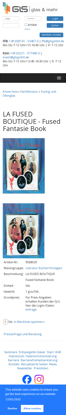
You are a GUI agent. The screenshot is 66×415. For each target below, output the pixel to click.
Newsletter (24, 368)
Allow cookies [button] (32, 408)
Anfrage (31, 309)
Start (50, 352)
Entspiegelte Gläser (32, 352)
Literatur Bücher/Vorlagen (43, 268)
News (53, 364)
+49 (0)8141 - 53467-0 (23, 41)
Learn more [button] (13, 399)
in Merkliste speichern (29, 322)
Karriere (13, 360)
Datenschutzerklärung (41, 356)
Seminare (10, 352)
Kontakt (13, 364)
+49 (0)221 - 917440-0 (25, 53)
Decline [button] (12, 408)
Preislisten (41, 368)
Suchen (55, 25)
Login (55, 18)
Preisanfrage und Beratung (23, 334)
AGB (58, 352)
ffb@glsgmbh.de (53, 41)
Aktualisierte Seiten (34, 364)
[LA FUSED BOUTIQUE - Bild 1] (23, 231)
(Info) (27, 29)
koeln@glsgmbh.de (16, 57)
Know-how (10, 92)
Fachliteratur (29, 92)
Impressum (16, 356)
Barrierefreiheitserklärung (39, 360)
